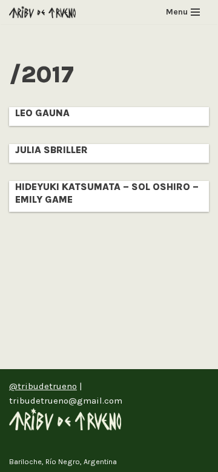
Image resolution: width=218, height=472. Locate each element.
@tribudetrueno (43, 386)
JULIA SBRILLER (51, 150)
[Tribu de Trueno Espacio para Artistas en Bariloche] (42, 12)
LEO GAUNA (42, 113)
